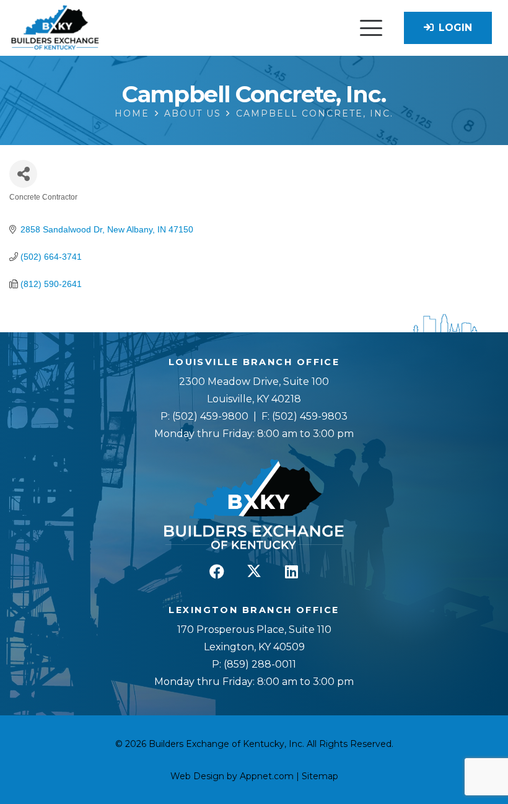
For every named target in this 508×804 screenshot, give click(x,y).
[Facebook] (216, 571)
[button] (371, 28)
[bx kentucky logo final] (55, 28)
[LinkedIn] (291, 571)
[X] (254, 571)
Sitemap (320, 776)
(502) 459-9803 (310, 416)
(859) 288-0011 (258, 664)
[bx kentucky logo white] (254, 505)
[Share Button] (23, 174)
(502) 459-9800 (210, 416)
